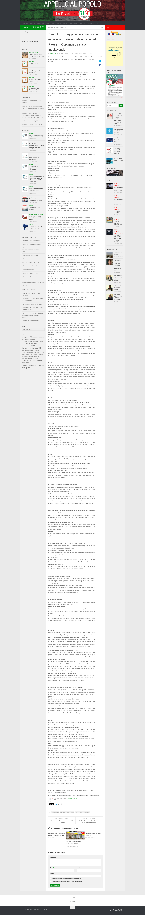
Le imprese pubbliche (29, 289)
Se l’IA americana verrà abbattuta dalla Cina (118, 131)
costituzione (27, 341)
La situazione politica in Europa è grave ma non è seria (36, 228)
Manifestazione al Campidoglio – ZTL (118, 200)
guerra (37, 350)
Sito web (52, 873)
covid (68, 812)
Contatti (73, 901)
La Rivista (32, 23)
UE (36, 365)
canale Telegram (72, 799)
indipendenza (30, 352)
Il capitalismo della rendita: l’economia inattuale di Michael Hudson (36, 190)
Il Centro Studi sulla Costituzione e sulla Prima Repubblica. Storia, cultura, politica (117, 265)
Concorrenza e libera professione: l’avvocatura (31, 294)
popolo (23, 356)
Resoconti (116, 185)
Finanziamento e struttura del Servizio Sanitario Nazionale (33, 308)
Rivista (50, 27)
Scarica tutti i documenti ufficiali (31, 320)
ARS (30, 337)
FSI (39, 348)
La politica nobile (33, 63)
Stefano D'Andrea (28, 365)
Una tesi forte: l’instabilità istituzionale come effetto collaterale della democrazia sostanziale (32, 115)
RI (97, 23)
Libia (30, 354)
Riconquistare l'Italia (36, 356)
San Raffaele (86, 812)
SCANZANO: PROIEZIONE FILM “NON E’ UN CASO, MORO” (117, 239)
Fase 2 (76, 812)
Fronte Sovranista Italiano (30, 347)
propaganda (27, 356)
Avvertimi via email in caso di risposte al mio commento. (66, 878)
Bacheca (25, 23)
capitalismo (32, 339)
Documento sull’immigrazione (31, 273)
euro (27, 344)
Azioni (52, 23)
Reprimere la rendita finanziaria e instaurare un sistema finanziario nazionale (31, 249)
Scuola (25, 258)
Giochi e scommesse (28, 286)
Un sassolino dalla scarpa (36, 124)
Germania (24, 350)
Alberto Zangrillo (55, 812)
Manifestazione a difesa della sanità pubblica (118, 188)
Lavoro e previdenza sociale (30, 255)
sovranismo (27, 360)
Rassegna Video (73, 23)
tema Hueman (42, 911)
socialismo (34, 358)
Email (78, 867)
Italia (34, 352)
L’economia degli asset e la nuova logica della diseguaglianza (36, 157)
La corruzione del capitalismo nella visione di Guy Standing (36, 168)
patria (42, 354)
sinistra (29, 358)
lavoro (38, 352)
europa (31, 343)
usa (31, 367)
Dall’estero (83, 23)
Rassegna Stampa (61, 23)
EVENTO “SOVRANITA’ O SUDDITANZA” (118, 223)
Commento (53, 857)
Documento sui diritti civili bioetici (32, 266)
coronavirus (62, 812)
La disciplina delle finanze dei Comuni (33, 282)
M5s (32, 354)
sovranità (25, 363)
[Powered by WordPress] (29, 911)
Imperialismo (25, 352)
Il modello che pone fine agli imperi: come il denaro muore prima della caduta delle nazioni (33, 108)
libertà (27, 354)
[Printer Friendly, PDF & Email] (52, 798)
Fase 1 (72, 812)
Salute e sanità (60, 27)
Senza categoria (38, 214)
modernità (35, 354)
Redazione (91, 23)
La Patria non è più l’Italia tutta (35, 121)
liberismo (24, 354)
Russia (26, 358)
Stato (37, 363)
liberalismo (42, 352)
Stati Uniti (32, 363)
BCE (28, 339)
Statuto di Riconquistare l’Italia (31, 240)
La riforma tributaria (28, 269)
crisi (34, 341)
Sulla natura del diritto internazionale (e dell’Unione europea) (36, 218)
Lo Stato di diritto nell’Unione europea (118, 287)
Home (73, 897)
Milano (81, 812)
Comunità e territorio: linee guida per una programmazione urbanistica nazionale (32, 315)
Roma (23, 358)
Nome (52, 867)
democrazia (39, 341)
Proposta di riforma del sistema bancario (31, 277)
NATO (39, 354)
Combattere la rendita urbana (31, 262)
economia (23, 343)
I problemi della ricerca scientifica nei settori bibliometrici (32, 299)
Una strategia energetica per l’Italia (32, 304)
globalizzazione (31, 350)
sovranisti (37, 361)
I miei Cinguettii (26, 32)
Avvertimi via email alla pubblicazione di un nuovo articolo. (67, 881)
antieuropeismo (25, 337)
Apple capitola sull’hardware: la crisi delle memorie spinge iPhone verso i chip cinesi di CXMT (118, 119)
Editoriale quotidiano (43, 23)
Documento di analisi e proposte (32, 244)
